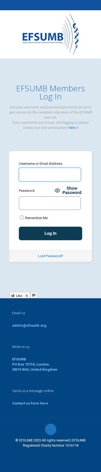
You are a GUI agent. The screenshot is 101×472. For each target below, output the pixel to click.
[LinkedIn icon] (57, 5)
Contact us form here (30, 403)
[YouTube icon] (51, 5)
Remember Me (36, 218)
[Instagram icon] (64, 5)
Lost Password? (50, 256)
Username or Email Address (40, 164)
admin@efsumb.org (29, 325)
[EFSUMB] (50, 34)
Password (26, 191)
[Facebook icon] (37, 5)
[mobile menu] (93, 21)
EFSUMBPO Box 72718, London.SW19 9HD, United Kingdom (34, 364)
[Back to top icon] (50, 429)
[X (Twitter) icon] (44, 5)
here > (73, 128)
